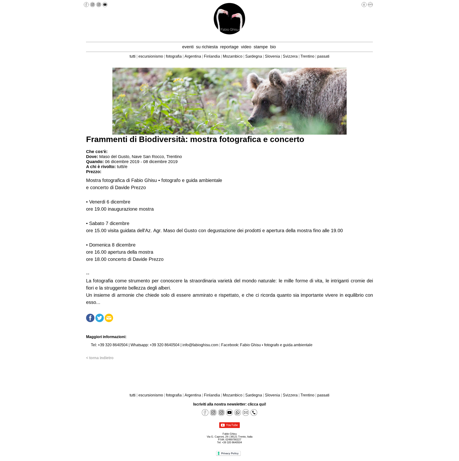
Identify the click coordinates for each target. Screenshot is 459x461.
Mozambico (233, 56)
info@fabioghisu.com (200, 345)
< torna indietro (100, 358)
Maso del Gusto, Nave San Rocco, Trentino (140, 156)
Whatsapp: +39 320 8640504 (155, 345)
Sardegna (254, 56)
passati (323, 56)
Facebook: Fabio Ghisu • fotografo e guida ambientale (266, 345)
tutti (133, 56)
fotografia (174, 56)
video (246, 46)
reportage (230, 46)
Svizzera (291, 56)
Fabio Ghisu (230, 433)
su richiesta (207, 46)
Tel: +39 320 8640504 (109, 345)
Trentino (308, 56)
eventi (188, 46)
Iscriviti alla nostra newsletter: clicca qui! (229, 404)
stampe (261, 46)
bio (273, 46)
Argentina (193, 56)
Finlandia (212, 56)
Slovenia (273, 56)
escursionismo (150, 56)
